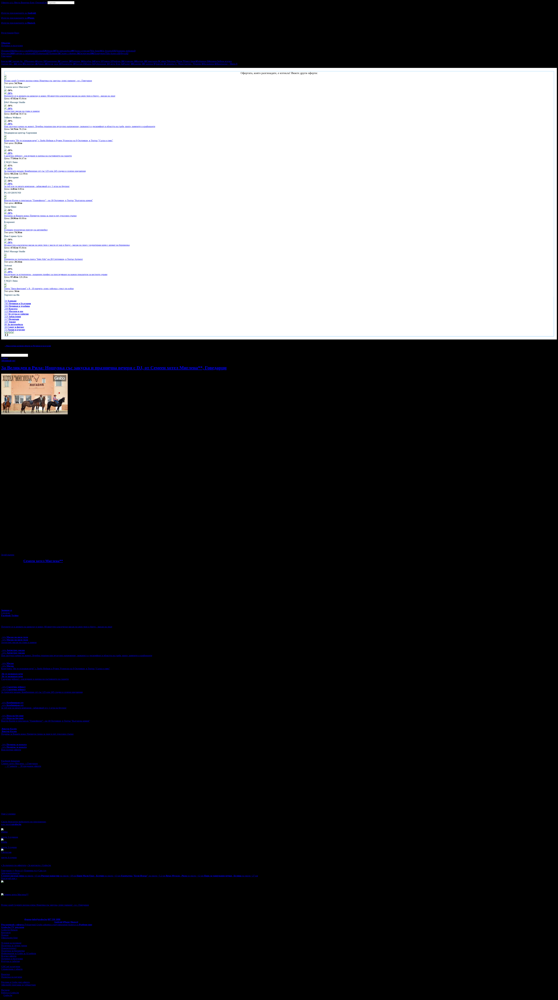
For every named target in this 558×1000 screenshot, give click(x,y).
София (163, 61)
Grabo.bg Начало (9, 930)
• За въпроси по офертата (13, 865)
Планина (31, 870)
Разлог (128, 64)
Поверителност (8, 948)
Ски (42, 870)
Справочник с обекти (12, 969)
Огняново (130, 61)
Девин (42, 64)
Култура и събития (10, 961)
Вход (16, 33)
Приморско (68, 64)
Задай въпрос (7, 555)
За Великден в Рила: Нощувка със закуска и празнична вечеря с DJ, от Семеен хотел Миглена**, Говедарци (114, 367)
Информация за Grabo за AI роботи (18, 953)
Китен (41, 61)
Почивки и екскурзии (12, 958)
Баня (180, 61)
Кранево (138, 64)
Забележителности (10, 873)
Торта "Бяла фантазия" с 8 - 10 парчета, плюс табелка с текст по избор (39, 288)
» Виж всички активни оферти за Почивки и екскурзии (28, 346)
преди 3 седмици (9, 837)
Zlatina (4, 832)
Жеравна (213, 61)
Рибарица (202, 61)
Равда (98, 61)
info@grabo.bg (39, 919)
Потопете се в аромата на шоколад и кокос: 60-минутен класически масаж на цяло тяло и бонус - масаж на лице (59, 96)
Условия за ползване (11, 943)
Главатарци (152, 61)
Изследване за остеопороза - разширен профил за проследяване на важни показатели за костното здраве (55, 274)
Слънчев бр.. (18, 61)
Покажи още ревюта (11, 860)
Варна (89, 64)
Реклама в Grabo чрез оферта (15, 982)
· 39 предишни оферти (29, 766)
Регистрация (7, 33)
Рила (19, 870)
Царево (198, 64)
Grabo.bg (7, 995)
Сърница (149, 64)
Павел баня (190, 61)
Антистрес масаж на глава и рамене (22, 111)
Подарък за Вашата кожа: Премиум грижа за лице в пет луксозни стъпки (40, 215)
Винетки (5, 974)
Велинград (30, 64)
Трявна (108, 61)
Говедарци (7, 870)
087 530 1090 (54, 919)
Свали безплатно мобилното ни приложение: (23, 821)
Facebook (6, 761)
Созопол (65, 61)
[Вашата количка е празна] (1, 5)
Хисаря (80, 64)
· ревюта (11, 766)
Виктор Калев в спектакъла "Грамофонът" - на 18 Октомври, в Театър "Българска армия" (48, 200)
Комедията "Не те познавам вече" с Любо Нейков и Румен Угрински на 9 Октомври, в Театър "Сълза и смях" (58, 140)
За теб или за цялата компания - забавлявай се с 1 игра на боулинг (37, 186)
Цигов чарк (54, 64)
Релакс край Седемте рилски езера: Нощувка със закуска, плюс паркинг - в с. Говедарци (48, 80)
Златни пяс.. (8, 64)
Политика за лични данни (14, 945)
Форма (28, 919)
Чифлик (118, 61)
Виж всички (225, 61)
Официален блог (9, 937)
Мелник (172, 61)
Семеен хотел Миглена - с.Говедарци (19, 763)
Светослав (6, 852)
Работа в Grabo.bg (10, 992)
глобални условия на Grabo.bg (36, 550)
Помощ (4, 935)
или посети (11, 824)
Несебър (88, 61)
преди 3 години (9, 847)
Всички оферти (8, 956)
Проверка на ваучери (11, 977)
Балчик (141, 61)
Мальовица (209, 64)
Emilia (4, 842)
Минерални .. (223, 64)
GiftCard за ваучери (10, 966)
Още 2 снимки (8, 814)
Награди (5, 990)
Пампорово (53, 61)
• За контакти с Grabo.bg (39, 865)
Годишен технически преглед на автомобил (26, 230)
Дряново (160, 64)
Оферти (7, 2)
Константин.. (186, 64)
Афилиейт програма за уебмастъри (18, 985)
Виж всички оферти (11, 749)
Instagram (15, 761)
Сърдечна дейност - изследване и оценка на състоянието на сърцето (38, 156)
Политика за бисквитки (13, 951)
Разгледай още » (9, 878)
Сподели (5, 613)
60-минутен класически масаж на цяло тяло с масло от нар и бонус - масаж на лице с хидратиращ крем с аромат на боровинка (67, 245)
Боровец (31, 61)
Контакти (6, 932)
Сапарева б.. (172, 64)
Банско (6, 61)
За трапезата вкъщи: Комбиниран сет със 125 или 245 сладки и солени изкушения (45, 171)
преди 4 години (9, 857)
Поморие (77, 61)
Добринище (101, 64)
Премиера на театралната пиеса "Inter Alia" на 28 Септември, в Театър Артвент (43, 259)
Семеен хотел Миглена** (43, 561)
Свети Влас (116, 64)
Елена (20, 64)
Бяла (234, 64)
